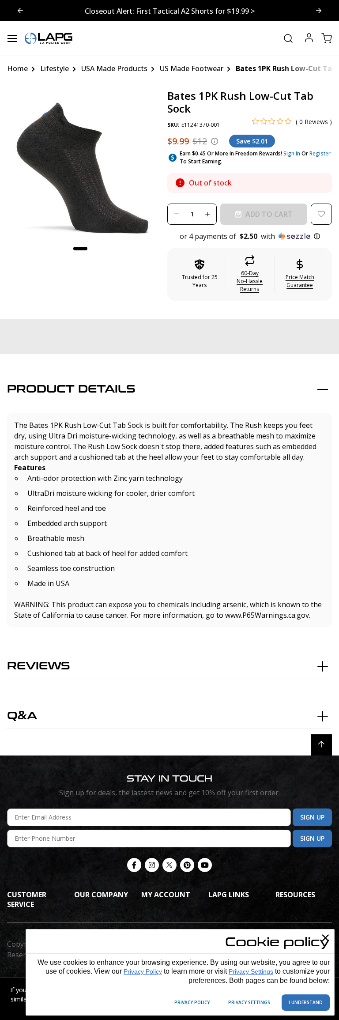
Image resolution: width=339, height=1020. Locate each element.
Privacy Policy (143, 971)
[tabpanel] (80, 163)
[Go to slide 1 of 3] (318, 10)
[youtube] (205, 865)
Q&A (22, 716)
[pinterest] (187, 865)
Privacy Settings (251, 971)
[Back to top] (321, 745)
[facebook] (134, 865)
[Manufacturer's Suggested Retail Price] (214, 141)
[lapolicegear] (48, 38)
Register (320, 153)
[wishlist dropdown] (321, 214)
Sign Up (312, 817)
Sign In (291, 153)
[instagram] (152, 865)
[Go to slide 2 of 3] (20, 10)
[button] (249, 236)
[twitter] (169, 865)
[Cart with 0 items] (326, 38)
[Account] (309, 38)
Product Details (71, 389)
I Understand (306, 1002)
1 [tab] (80, 248)
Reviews (38, 666)
